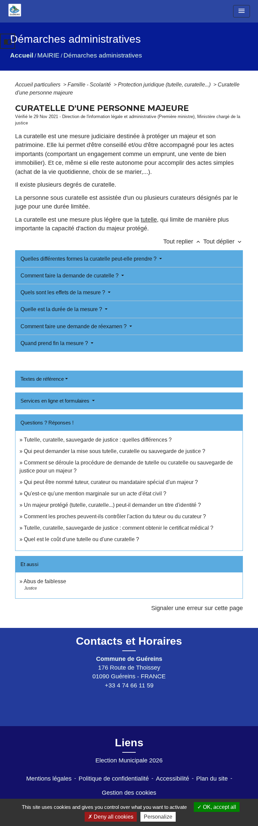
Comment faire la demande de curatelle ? (70, 275)
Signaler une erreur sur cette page (197, 608)
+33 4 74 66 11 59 (129, 685)
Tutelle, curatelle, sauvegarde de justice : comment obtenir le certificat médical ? (118, 528)
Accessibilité (172, 778)
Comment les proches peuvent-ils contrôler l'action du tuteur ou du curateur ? (115, 516)
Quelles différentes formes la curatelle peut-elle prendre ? (89, 259)
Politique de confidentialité (114, 778)
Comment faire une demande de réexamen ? (74, 326)
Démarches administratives (102, 55)
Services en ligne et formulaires (55, 401)
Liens (129, 743)
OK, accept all (219, 807)
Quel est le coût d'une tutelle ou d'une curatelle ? (81, 539)
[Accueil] (15, 10)
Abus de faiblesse (45, 581)
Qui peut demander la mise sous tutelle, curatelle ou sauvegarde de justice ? (114, 451)
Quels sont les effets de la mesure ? (63, 292)
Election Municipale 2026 (129, 760)
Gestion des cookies (129, 792)
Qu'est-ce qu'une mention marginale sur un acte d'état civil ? (95, 493)
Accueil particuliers (38, 84)
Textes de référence (42, 379)
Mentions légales (49, 778)
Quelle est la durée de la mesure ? (61, 309)
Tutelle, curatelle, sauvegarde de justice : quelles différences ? (98, 440)
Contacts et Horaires (129, 641)
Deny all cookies (112, 817)
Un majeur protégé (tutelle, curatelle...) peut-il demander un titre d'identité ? (112, 505)
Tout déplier (223, 241)
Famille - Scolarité (90, 84)
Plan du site (212, 778)
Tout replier (182, 241)
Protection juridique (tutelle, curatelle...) (165, 84)
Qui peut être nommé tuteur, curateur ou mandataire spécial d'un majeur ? (111, 482)
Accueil (21, 55)
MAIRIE (48, 55)
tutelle (149, 219)
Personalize (158, 817)
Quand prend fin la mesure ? (54, 343)
